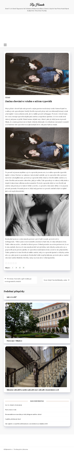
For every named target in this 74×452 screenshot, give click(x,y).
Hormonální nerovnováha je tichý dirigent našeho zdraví (23, 414)
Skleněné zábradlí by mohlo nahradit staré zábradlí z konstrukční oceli (33, 390)
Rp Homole (37, 5)
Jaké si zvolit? (12, 297)
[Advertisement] (37, 29)
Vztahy (7, 97)
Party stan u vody (10, 410)
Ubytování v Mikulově (14, 341)
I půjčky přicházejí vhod (13, 419)
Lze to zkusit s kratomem (13, 405)
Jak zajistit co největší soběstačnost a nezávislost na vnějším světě (26, 424)
